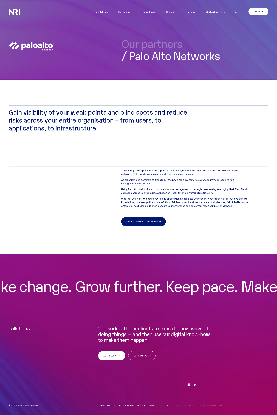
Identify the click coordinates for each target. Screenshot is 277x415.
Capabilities (101, 11)
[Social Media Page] (189, 384)
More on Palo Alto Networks (142, 221)
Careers (191, 11)
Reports (152, 405)
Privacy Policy (165, 405)
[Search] (236, 12)
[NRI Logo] (14, 12)
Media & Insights (215, 11)
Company (171, 11)
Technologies (148, 11)
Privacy (213, 405)
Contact (258, 11)
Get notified (140, 355)
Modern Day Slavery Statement (132, 405)
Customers (124, 11)
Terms (219, 405)
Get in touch (110, 355)
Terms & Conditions (107, 405)
